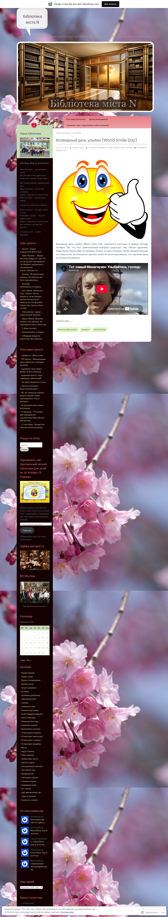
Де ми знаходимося (98, 119)
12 (22, 643)
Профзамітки (27, 773)
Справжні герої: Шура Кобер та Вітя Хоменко (87, 125)
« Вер (22, 660)
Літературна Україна (31, 732)
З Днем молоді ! (29, 328)
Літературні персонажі (32, 736)
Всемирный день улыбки (67, 329)
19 (22, 648)
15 (35, 643)
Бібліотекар (78, 147)
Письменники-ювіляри (32, 766)
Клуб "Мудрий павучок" (32, 714)
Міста (24, 747)
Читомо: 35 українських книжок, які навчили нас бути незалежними (32, 277)
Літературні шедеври (31, 744)
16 (39, 643)
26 (22, 653)
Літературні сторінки (31, 740)
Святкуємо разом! (123, 147)
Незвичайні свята (29, 759)
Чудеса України (28, 796)
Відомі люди (27, 676)
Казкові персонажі (30, 710)
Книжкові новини (29, 725)
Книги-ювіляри (28, 717)
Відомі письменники (30, 680)
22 (35, 648)
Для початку (110, 4)
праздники (85, 329)
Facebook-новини (29, 800)
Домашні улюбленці (30, 695)
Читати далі (64, 321)
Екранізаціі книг (28, 699)
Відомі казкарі (28, 673)
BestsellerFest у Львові (33, 332)
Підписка (27, 530)
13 (26, 643)
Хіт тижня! (26, 788)
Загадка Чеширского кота (33, 382)
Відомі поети (27, 684)
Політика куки (67, 912)
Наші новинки (27, 755)
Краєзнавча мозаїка (30, 729)
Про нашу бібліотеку (75, 119)
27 (26, 653)
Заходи (24, 702)
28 (31, 653)
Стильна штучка (28, 781)
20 (26, 648)
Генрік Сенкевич (28, 687)
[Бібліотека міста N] (85, 114)
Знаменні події (105, 147)
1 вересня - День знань (32, 355)
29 (35, 653)
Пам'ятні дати (27, 762)
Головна (93, 147)
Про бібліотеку (28, 770)
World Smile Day (100, 329)
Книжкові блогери (29, 721)
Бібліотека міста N (32, 19)
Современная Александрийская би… (39, 866)
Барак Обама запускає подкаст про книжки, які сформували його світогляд (33, 321)
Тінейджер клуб (28, 785)
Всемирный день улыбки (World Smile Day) (96, 140)
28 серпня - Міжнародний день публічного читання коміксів (33, 362)
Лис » (29, 660)
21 (31, 648)
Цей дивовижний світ (31, 792)
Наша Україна (27, 751)
